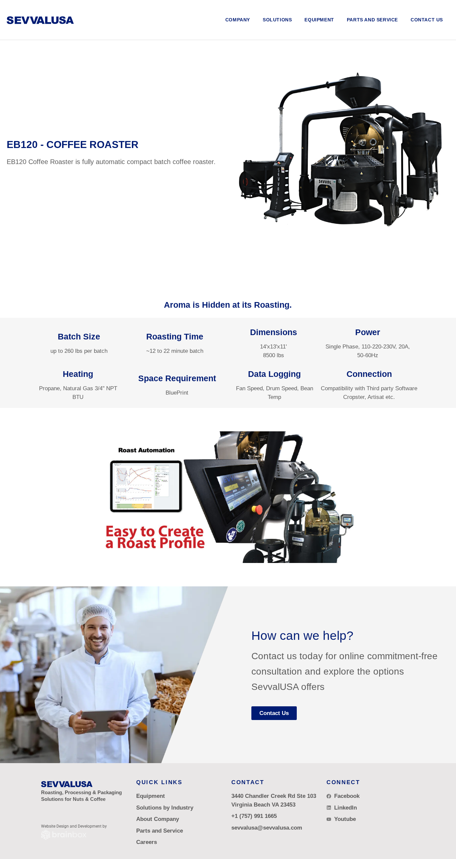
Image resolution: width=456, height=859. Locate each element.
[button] (277, 20)
